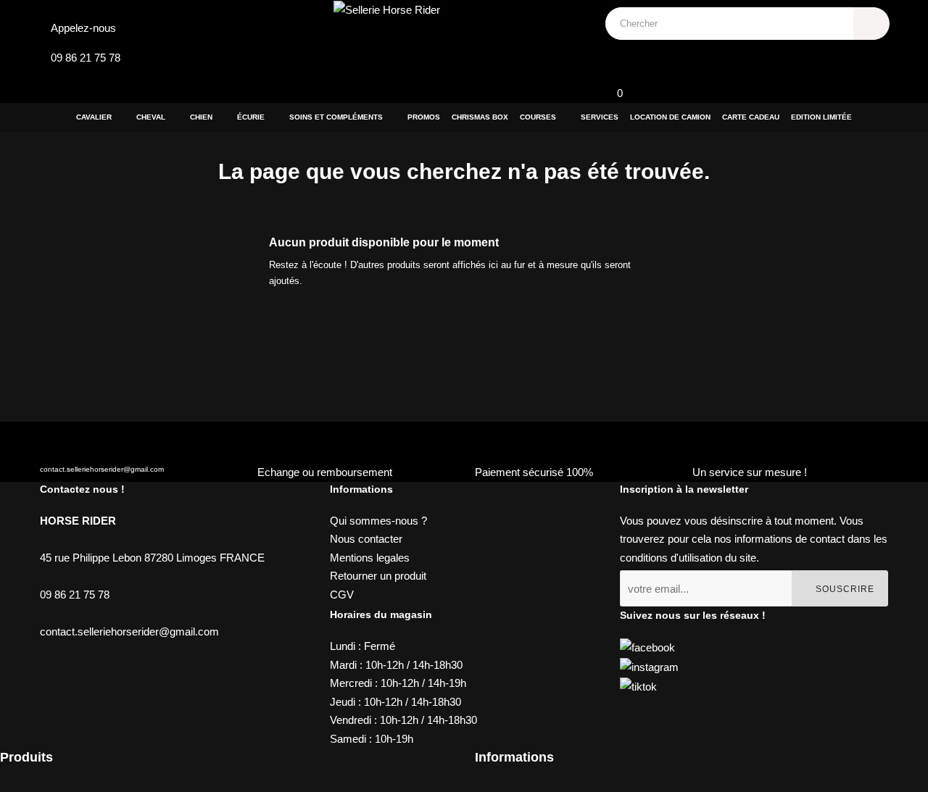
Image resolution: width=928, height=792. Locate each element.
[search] (871, 23)
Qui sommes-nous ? (378, 520)
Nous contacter (366, 539)
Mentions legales (370, 557)
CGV (342, 594)
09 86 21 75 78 (85, 57)
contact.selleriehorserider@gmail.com (102, 469)
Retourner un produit (378, 576)
